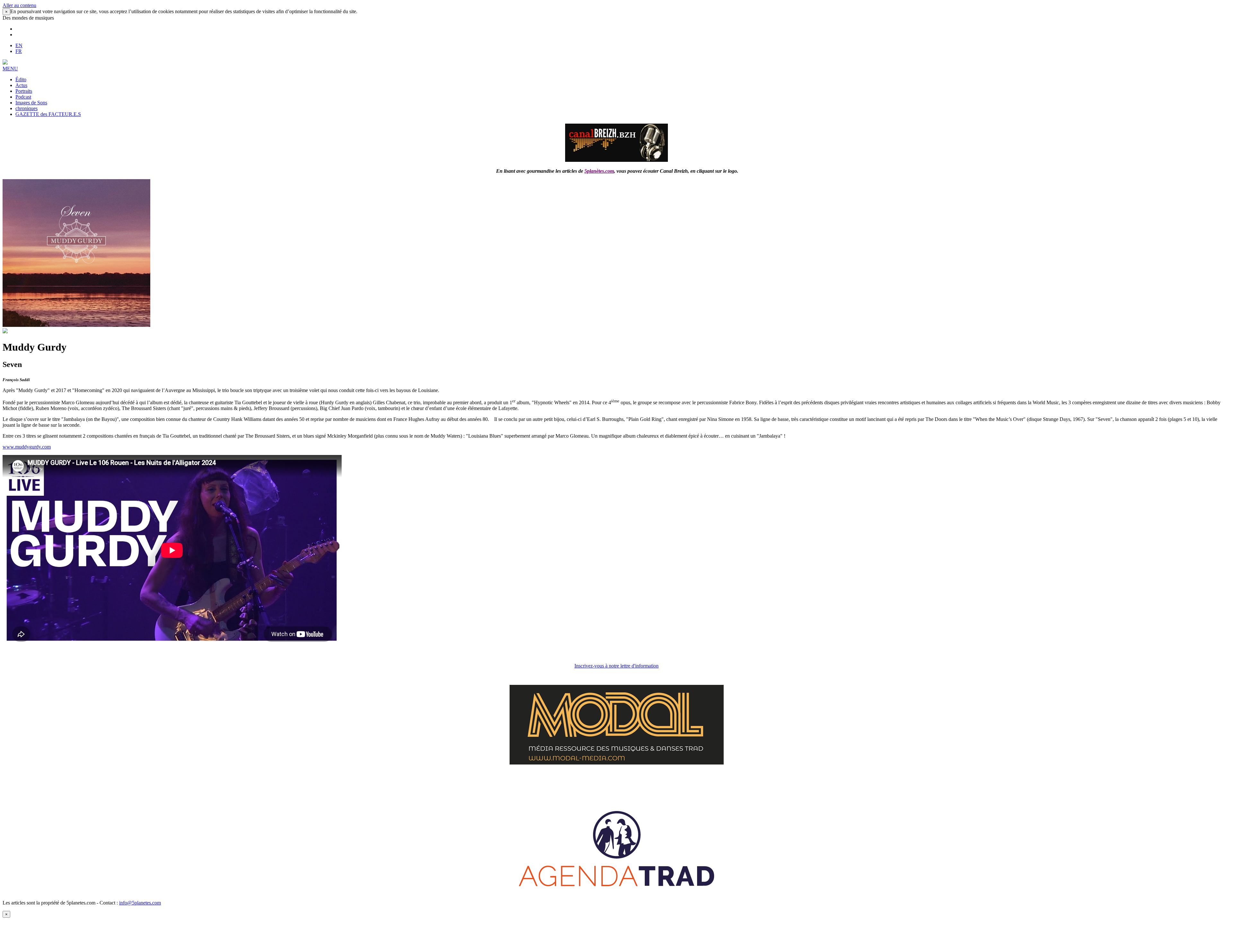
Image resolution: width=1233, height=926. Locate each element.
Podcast (23, 97)
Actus (21, 85)
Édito (20, 79)
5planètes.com (599, 171)
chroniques (26, 108)
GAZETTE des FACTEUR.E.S (48, 114)
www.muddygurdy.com (27, 447)
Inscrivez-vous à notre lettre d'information (616, 665)
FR (18, 51)
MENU (10, 68)
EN (18, 45)
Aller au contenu (19, 5)
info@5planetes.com (140, 902)
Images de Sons (31, 102)
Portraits (23, 91)
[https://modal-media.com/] (617, 762)
